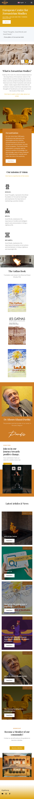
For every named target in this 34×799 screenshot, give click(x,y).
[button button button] (9, 610)
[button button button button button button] (9, 715)
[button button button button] (9, 645)
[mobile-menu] (30, 2)
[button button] (9, 575)
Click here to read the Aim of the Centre (17, 176)
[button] (9, 540)
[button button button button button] (9, 680)
